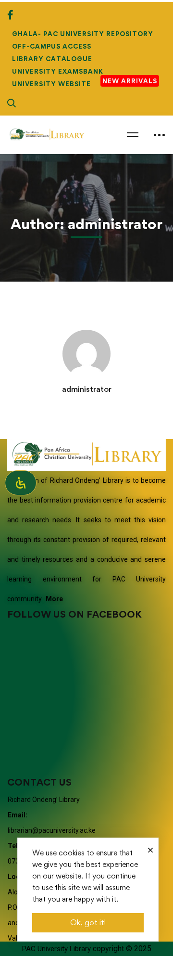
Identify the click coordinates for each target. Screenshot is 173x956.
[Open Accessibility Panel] (21, 482)
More (54, 599)
